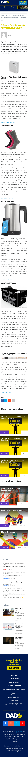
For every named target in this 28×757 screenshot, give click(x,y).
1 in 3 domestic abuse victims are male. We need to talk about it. (19, 640)
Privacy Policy (14, 700)
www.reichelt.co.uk (7, 280)
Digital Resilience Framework (14, 705)
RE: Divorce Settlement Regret (10, 581)
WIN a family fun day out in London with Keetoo (12, 461)
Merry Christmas (8, 532)
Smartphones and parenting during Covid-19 (13, 417)
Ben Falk (10, 35)
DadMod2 (6, 578)
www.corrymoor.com (7, 198)
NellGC (6, 569)
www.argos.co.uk (6, 350)
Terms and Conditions (14, 697)
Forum (5, 559)
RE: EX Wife (6, 595)
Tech (24, 432)
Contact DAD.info (14, 678)
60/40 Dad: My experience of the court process (19, 610)
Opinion (6, 605)
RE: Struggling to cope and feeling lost (12, 588)
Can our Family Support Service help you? (11, 489)
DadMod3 (6, 585)
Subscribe (14, 668)
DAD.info (3, 15)
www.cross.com (6, 392)
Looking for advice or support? (13, 510)
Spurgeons (19, 732)
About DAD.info (22, 547)
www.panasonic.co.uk (8, 122)
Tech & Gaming (17, 15)
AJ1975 (6, 599)
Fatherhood (23, 503)
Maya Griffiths (20, 613)
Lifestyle (9, 15)
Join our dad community (14, 685)
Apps (24, 475)
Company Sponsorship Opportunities (14, 689)
